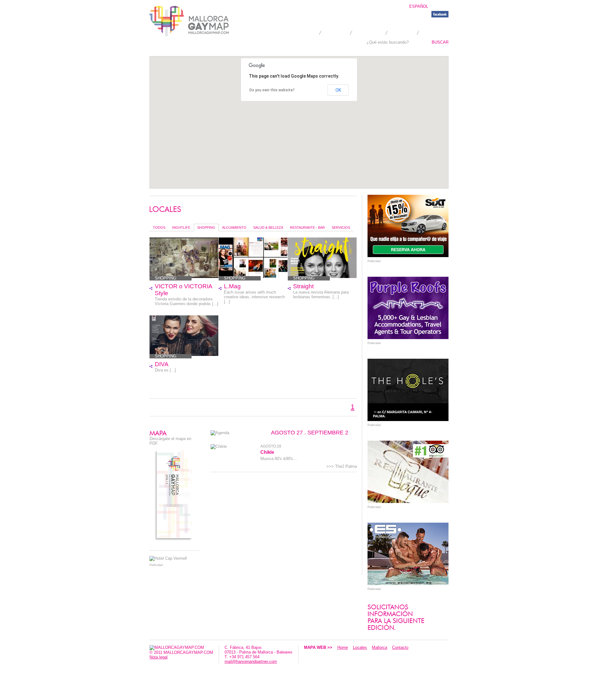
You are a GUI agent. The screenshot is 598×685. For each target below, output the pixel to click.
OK (338, 90)
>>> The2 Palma (341, 466)
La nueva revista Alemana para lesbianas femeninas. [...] (321, 294)
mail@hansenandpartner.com (251, 661)
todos (159, 227)
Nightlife (181, 227)
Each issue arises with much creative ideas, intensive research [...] (254, 297)
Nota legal (159, 657)
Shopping (206, 227)
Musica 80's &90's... (278, 458)
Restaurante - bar (307, 227)
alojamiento (234, 227)
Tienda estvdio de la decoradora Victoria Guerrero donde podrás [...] (186, 301)
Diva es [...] (165, 370)
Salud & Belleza (268, 227)
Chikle (267, 452)
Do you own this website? (272, 90)
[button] (288, 112)
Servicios (341, 227)
